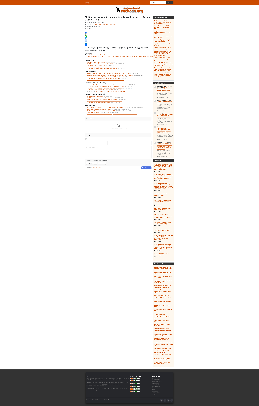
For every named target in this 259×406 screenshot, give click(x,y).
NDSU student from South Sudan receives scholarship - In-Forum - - (112, 114)
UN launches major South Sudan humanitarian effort (162, 363)
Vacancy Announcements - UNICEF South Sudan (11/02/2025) (162, 209)
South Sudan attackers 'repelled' (162, 328)
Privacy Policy (155, 391)
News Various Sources (157, 381)
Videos (153, 389)
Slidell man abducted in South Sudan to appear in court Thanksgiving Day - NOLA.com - (112, 73)
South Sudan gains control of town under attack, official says (162, 273)
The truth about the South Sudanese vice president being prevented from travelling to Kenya (163, 64)
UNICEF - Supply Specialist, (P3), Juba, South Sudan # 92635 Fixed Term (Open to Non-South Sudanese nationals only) (163, 237)
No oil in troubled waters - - (102, 112)
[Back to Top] (256, 403)
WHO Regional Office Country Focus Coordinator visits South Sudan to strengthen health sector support (163, 69)
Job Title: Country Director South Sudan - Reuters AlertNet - (105, 80)
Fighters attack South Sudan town (162, 285)
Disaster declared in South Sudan (162, 348)
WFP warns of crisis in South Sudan (163, 342)
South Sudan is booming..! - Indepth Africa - (101, 67)
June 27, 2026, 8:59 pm (162, 139)
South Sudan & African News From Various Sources (104, 24)
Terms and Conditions (157, 392)
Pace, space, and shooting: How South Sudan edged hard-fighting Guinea (162, 32)
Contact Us (154, 378)
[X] (118, 34)
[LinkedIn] (118, 43)
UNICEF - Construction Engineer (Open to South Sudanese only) (162, 229)
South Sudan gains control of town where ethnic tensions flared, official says (163, 269)
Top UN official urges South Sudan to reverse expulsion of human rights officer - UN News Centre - (115, 75)
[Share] (118, 45)
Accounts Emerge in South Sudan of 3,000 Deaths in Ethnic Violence (163, 335)
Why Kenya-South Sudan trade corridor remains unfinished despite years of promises (163, 22)
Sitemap (154, 394)
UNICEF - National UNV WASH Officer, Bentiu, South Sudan (163, 194)
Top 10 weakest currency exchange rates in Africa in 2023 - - (110, 110)
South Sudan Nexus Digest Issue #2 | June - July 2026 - (104, 89)
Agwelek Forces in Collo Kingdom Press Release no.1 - (104, 101)
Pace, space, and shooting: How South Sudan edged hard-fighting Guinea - (109, 88)
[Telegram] (118, 38)
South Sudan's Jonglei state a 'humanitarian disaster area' (161, 339)
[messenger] (118, 40)
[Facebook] (118, 32)
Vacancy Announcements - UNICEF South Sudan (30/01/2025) (162, 223)
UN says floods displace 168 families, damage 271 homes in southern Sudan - (110, 86)
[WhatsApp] (118, 36)
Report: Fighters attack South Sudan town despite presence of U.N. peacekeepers (163, 281)
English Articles (155, 383)
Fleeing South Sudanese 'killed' (162, 295)
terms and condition (97, 167)
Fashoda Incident (123, 388)
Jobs (153, 387)
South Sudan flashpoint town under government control (162, 302)
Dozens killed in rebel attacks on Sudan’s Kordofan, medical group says (162, 59)
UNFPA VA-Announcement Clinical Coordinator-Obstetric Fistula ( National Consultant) (162, 202)
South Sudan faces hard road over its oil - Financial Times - (105, 63)
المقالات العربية (155, 384)
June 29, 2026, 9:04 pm (162, 124)
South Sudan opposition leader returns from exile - (103, 102)
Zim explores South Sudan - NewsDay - (101, 62)
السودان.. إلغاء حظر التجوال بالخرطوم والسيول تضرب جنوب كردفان (162, 48)
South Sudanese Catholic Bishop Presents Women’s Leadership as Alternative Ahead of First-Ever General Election (162, 75)
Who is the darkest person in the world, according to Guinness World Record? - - (115, 107)
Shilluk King (105, 384)
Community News (156, 386)
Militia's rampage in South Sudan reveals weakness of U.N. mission (162, 359)
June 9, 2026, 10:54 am (162, 156)
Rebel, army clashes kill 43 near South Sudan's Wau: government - (107, 99)
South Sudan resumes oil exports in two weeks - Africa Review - (106, 68)
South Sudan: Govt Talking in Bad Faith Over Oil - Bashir (162, 351)
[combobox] (158, 2)
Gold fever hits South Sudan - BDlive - (100, 65)
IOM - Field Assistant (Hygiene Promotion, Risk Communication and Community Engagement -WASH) (163, 216)
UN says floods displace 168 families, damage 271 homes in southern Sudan (163, 27)
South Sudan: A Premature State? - (99, 96)
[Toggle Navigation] (87, 3)
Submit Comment (146, 167)
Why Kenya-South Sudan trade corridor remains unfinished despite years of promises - (112, 84)
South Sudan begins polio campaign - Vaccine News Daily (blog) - (107, 78)
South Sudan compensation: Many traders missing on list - (105, 97)
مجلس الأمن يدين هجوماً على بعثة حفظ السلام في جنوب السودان (162, 40)
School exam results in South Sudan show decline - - (108, 109)
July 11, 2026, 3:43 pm (162, 110)
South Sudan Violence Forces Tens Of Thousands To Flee (163, 313)
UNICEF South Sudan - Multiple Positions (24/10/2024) (161, 254)
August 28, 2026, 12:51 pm (163, 97)
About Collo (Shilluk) (156, 379)
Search (170, 2)
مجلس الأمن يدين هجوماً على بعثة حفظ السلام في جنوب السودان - (106, 91)
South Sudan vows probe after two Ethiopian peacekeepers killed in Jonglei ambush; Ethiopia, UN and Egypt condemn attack (162, 53)
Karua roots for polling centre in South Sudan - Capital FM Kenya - (107, 76)
